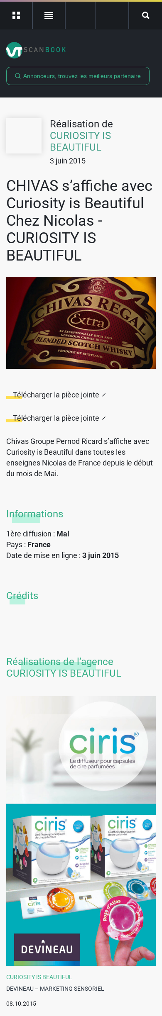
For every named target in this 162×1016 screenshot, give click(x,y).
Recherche (145, 15)
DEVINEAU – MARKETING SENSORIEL (55, 988)
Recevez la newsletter (112, 15)
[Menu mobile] (16, 15)
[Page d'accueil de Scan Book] (81, 50)
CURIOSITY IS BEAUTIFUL (80, 141)
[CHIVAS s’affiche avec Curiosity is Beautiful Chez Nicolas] (81, 323)
